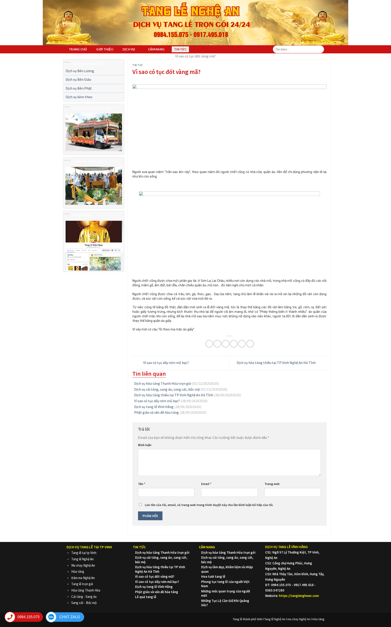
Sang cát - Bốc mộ (84, 603)
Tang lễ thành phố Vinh (247, 619)
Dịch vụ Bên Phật (79, 88)
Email (206, 484)
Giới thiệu (104, 49)
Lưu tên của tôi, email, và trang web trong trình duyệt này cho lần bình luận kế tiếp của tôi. (209, 505)
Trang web (272, 484)
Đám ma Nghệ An (83, 578)
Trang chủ (78, 49)
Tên (141, 484)
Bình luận (144, 445)
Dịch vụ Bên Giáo (78, 79)
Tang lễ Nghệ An (82, 559)
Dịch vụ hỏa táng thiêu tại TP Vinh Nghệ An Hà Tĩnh (276, 362)
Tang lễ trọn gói (82, 584)
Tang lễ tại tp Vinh (83, 553)
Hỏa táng (77, 571)
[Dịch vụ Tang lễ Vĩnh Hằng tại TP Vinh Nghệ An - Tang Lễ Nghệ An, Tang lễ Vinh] (192, 21)
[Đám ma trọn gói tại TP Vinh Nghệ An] (93, 186)
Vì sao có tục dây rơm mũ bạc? (166, 362)
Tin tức (180, 49)
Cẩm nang (156, 49)
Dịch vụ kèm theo (79, 97)
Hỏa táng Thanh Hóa (85, 590)
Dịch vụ (129, 49)
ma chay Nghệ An (298, 619)
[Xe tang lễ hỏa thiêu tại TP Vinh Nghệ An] (93, 132)
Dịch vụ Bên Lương (80, 71)
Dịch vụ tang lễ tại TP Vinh (89, 547)
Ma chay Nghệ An (83, 565)
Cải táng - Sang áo (84, 596)
